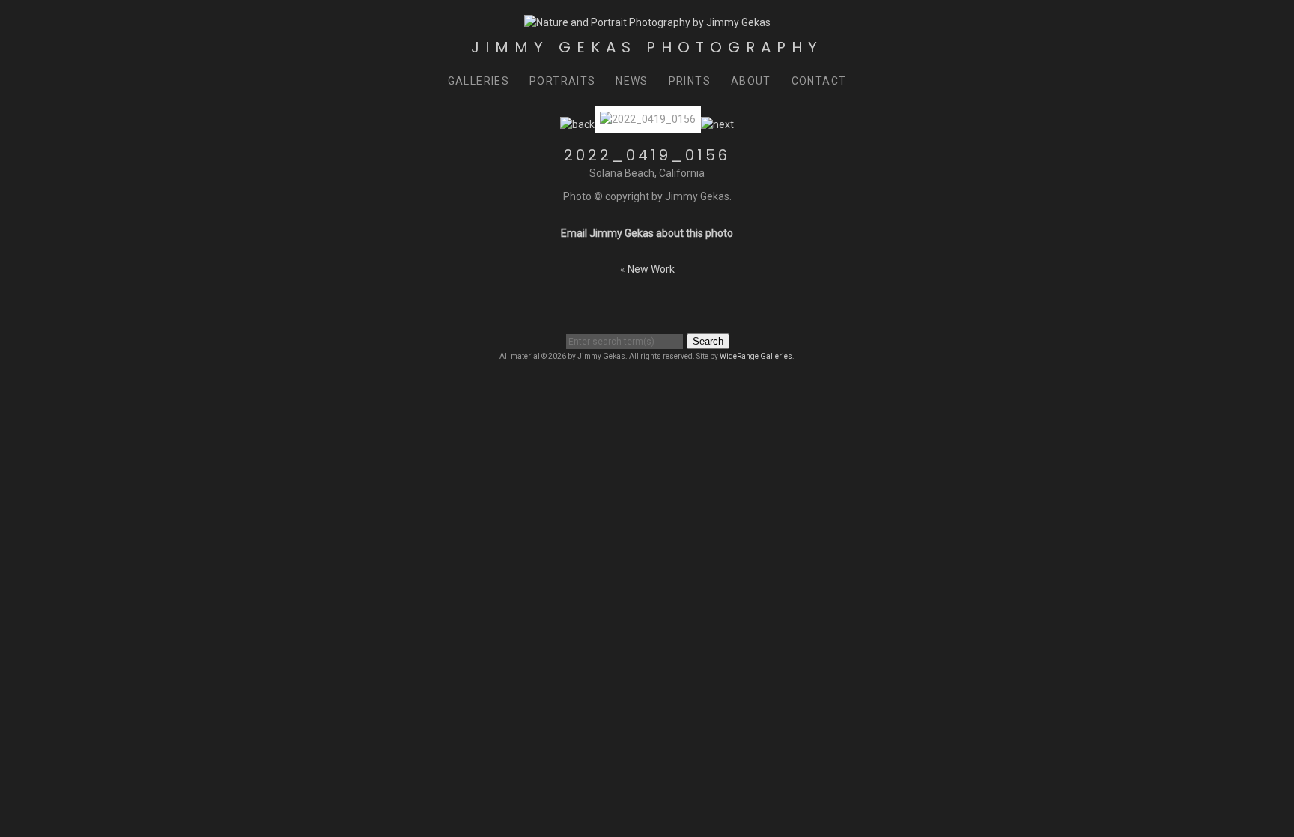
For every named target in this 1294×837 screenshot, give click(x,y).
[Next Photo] (717, 124)
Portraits (562, 81)
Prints (690, 81)
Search (708, 341)
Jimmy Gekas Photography (647, 47)
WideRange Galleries (756, 356)
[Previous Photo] (577, 124)
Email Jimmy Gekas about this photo (647, 233)
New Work (651, 269)
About (751, 81)
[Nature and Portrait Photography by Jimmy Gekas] (647, 22)
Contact (819, 81)
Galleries (479, 81)
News (632, 81)
